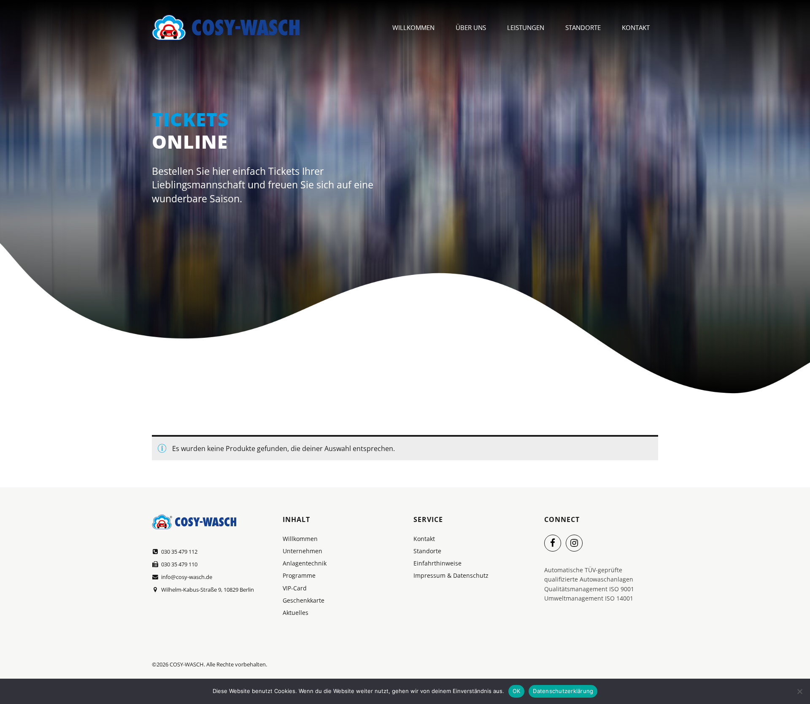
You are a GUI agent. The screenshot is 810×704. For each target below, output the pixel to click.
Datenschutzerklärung (563, 691)
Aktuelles (295, 613)
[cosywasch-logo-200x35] (194, 522)
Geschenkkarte (303, 600)
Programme (299, 575)
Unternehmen (302, 551)
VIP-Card (295, 588)
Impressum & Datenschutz (451, 575)
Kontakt (636, 27)
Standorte (583, 27)
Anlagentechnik (305, 563)
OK (517, 691)
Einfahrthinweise (437, 563)
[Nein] (799, 691)
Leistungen (525, 27)
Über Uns (471, 27)
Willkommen (413, 27)
